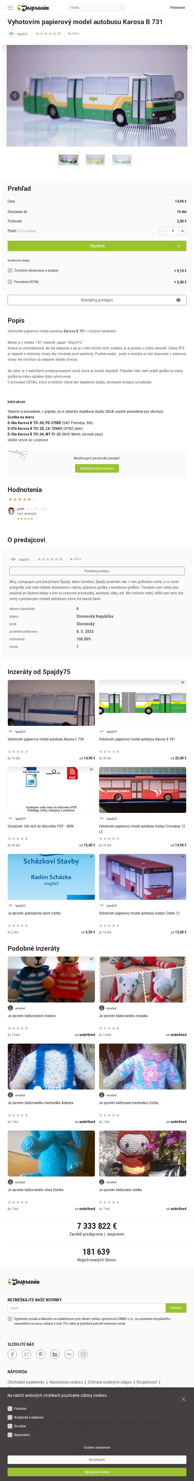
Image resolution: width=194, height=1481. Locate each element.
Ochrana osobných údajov (110, 1382)
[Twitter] (26, 1354)
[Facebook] (12, 1354)
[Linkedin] (55, 1354)
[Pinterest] (40, 1354)
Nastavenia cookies (66, 1382)
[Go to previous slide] (15, 96)
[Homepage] (33, 7)
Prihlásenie (177, 7)
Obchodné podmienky (26, 1382)
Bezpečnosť (147, 1382)
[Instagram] (83, 1354)
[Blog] (69, 1354)
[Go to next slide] (179, 96)
